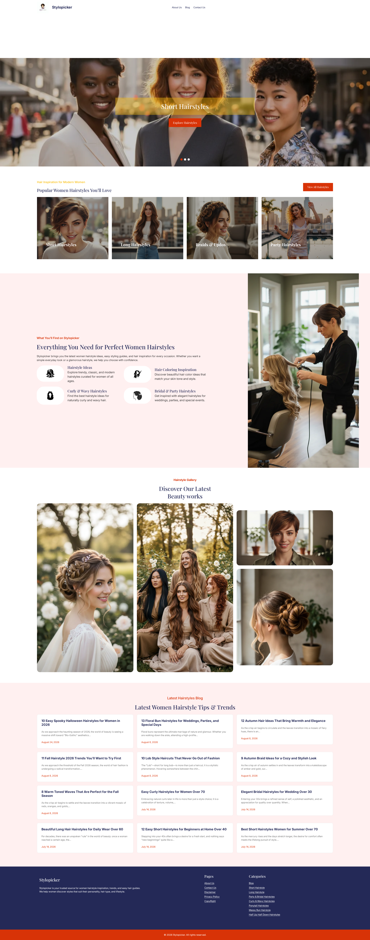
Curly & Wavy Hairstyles (262, 901)
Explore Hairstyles (185, 118)
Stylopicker (62, 7)
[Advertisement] (185, 36)
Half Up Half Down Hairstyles (264, 914)
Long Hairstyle (256, 892)
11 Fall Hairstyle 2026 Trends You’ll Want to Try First (81, 758)
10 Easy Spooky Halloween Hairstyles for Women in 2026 (80, 722)
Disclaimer (210, 892)
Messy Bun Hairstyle (260, 910)
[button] (181, 159)
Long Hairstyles (135, 244)
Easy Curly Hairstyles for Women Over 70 (173, 792)
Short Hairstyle (257, 887)
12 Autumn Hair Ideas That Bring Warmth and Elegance (283, 721)
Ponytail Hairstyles (259, 905)
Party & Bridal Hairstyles (262, 896)
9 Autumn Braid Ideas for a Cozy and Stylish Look (279, 758)
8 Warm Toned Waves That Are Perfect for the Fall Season (80, 793)
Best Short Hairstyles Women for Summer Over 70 (279, 829)
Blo (250, 883)
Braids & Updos (211, 244)
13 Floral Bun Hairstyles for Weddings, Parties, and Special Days (180, 722)
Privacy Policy (212, 896)
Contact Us (210, 887)
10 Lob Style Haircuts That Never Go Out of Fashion (180, 758)
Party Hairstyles (286, 244)
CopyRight (210, 901)
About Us (209, 883)
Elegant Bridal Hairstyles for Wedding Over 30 (276, 792)
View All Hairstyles (318, 187)
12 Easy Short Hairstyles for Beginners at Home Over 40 (184, 829)
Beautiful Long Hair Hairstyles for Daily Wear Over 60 (82, 829)
